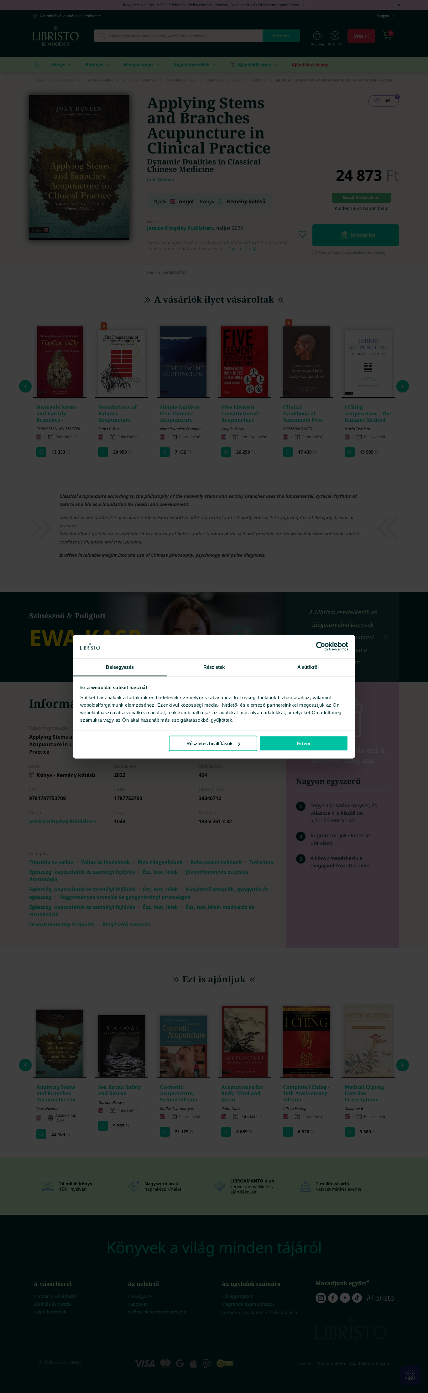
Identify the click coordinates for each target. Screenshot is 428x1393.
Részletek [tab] (214, 666)
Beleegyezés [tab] (120, 666)
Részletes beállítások (209, 743)
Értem (303, 743)
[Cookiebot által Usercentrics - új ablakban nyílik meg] (320, 646)
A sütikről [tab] (308, 666)
